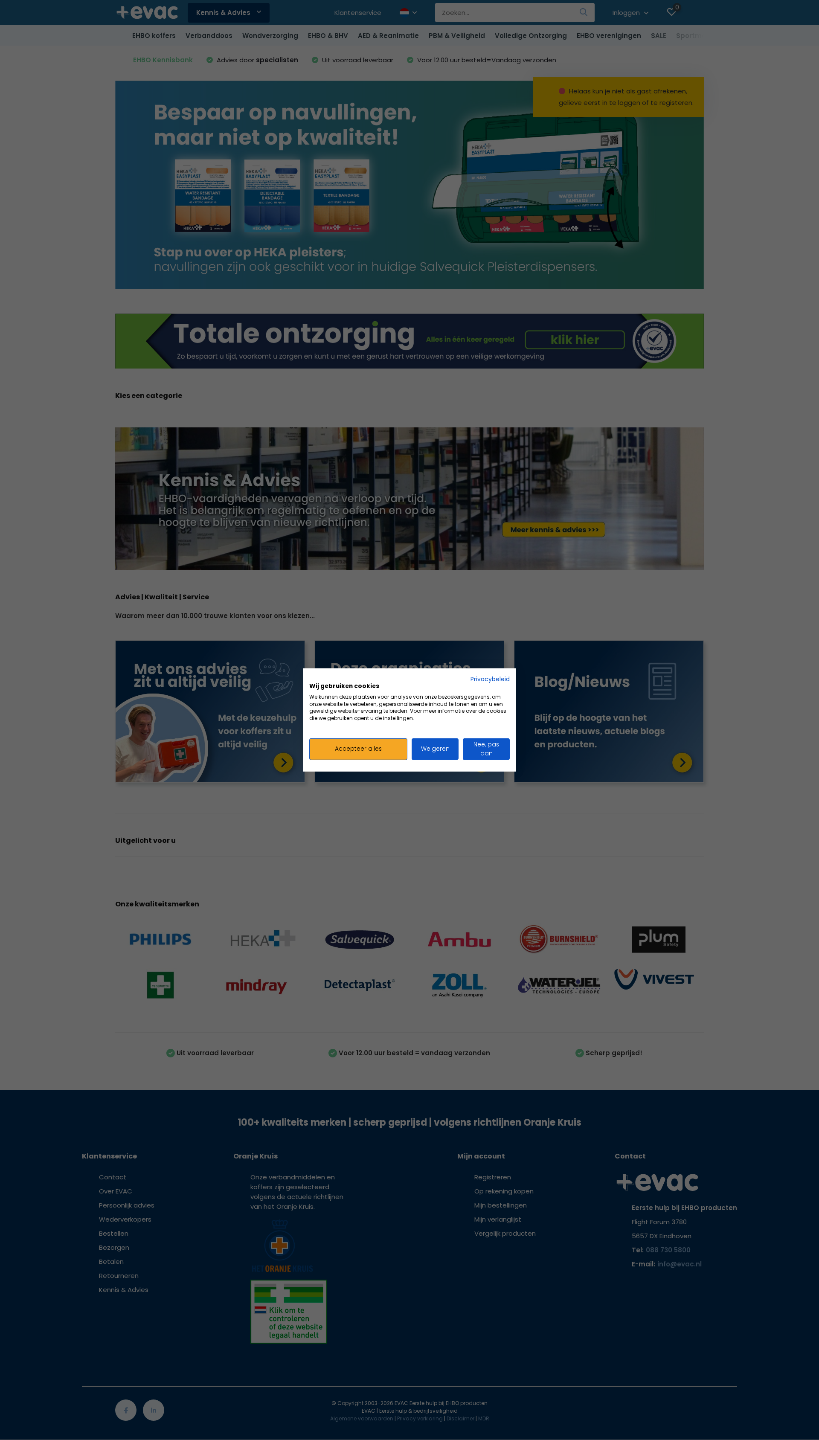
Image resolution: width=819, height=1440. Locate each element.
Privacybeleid (490, 679)
